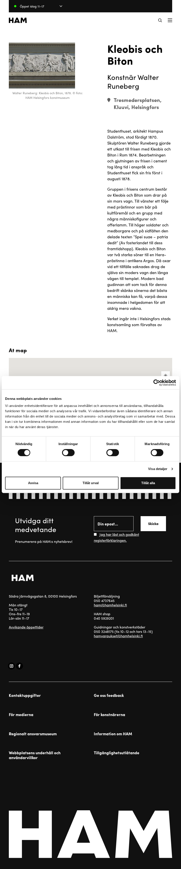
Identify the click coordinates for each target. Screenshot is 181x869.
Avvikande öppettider (26, 627)
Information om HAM (113, 733)
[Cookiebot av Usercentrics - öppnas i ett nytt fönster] (156, 382)
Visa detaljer (157, 469)
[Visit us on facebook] (19, 666)
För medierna (21, 714)
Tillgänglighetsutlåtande (116, 752)
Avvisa (33, 483)
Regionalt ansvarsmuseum (33, 733)
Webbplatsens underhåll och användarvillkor (34, 755)
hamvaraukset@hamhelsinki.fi (118, 635)
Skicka (153, 523)
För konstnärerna (109, 714)
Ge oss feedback (109, 695)
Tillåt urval (91, 483)
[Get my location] (165, 375)
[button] (160, 20)
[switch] (68, 452)
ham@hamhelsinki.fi (110, 605)
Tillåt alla (148, 483)
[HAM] (18, 20)
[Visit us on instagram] (11, 666)
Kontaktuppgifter (25, 695)
